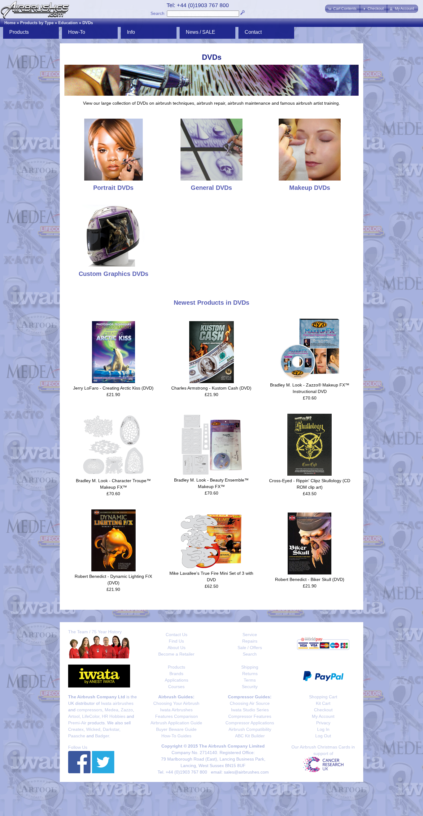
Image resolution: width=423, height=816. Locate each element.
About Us (176, 647)
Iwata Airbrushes (176, 709)
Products (176, 667)
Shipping (249, 667)
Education (68, 22)
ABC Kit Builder (250, 735)
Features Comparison (176, 716)
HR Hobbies (113, 716)
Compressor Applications (249, 722)
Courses (176, 686)
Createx (76, 729)
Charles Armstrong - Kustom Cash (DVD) (211, 388)
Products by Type (37, 22)
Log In (323, 729)
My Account (323, 716)
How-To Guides (176, 735)
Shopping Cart (323, 696)
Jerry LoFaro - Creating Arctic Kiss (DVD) (113, 388)
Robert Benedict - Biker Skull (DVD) (309, 579)
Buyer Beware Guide (176, 729)
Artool (74, 716)
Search (157, 13)
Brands (176, 673)
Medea (111, 709)
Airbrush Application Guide (176, 722)
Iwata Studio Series (250, 709)
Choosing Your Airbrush (176, 703)
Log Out (323, 735)
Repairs (249, 641)
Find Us (176, 641)
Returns (250, 673)
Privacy (323, 722)
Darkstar (111, 729)
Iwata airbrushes (117, 703)
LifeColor (90, 716)
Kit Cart (323, 703)
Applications (176, 680)
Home (9, 22)
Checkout (323, 709)
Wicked (93, 729)
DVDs (87, 22)
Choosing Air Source (250, 703)
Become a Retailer (176, 654)
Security (250, 686)
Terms (250, 680)
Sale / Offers (250, 647)
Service (249, 634)
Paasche (76, 735)
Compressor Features (249, 716)
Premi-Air (77, 722)
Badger (102, 735)
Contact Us (176, 634)
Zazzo (127, 709)
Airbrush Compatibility (250, 729)
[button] (342, 9)
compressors (89, 709)
